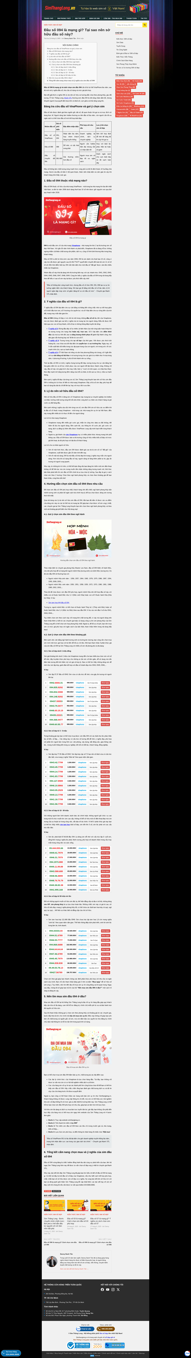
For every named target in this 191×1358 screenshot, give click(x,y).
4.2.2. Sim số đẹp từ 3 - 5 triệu (61, 70)
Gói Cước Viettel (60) (123, 100)
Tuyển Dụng (120, 46)
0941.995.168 (56, 890)
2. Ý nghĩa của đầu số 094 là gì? (58, 54)
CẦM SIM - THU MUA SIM (113, 18)
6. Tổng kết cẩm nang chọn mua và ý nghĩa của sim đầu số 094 (71, 80)
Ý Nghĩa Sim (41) (122, 112)
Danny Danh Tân (70, 38)
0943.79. (56, 706)
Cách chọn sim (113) (123, 93)
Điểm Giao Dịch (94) (123, 81)
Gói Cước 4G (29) (138, 93)
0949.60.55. (56, 724)
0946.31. (56, 857)
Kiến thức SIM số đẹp (53, 25)
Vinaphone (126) (121, 116)
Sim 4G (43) (120, 84)
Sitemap (142, 1353)
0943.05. (56, 790)
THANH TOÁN (131, 18)
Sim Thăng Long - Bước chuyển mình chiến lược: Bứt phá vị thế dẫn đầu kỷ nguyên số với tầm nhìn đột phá (54, 1223)
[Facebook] (102, 1289)
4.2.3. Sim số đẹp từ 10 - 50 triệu (63, 72)
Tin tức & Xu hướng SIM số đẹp (127, 68)
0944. (56, 949)
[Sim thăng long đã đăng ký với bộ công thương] (78, 1345)
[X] (118, 1289)
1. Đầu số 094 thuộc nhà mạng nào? (60, 51)
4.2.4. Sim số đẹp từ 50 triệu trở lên (63, 75)
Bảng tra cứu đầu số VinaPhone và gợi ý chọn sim (64, 48)
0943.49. (56, 767)
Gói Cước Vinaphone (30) (125, 103)
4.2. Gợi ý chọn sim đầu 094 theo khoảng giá (65, 64)
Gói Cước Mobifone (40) (124, 97)
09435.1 (56, 715)
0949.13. (56, 795)
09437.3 (56, 701)
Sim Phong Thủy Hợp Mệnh (126, 64)
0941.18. (56, 799)
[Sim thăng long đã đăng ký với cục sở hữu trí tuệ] (115, 1345)
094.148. (56, 697)
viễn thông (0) (131, 84)
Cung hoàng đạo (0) (123, 90)
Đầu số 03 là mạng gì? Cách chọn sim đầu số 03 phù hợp (77, 1221)
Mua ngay (105, 683)
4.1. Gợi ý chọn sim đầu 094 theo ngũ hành (64, 62)
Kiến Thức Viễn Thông (124, 57)
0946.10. (56, 785)
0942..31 (56, 683)
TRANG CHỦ (48, 18)
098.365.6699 (107, 1329)
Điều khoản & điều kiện (92, 1353)
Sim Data (119, 42)
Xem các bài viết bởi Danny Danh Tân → (74, 1269)
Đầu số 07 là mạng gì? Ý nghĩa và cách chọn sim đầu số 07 (100, 1221)
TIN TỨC (144, 18)
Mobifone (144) (139, 106)
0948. (56, 710)
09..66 (56, 848)
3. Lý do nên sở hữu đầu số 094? (58, 56)
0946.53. (56, 940)
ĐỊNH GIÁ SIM (94, 18)
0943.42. (56, 762)
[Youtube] (107, 1289)
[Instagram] (113, 1289)
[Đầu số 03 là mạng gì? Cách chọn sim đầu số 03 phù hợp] (77, 1205)
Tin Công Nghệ (121, 50)
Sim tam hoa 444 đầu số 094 (59, 603)
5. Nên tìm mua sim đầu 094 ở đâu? (59, 78)
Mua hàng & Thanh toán (63, 1353)
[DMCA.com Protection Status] (95, 1355)
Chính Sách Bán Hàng (124, 60)
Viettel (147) (135, 109)
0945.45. (56, 958)
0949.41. (56, 853)
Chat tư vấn (86, 1329)
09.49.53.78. (56, 968)
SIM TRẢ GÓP (80, 18)
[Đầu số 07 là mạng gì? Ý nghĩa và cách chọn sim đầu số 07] (100, 1205)
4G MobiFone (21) (136, 116)
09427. (56, 972)
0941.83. (56, 776)
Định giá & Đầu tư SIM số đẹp (127, 53)
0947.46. (56, 954)
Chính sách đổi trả (108, 1353)
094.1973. (56, 862)
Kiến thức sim (78, 1353)
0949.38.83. (56, 885)
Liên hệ (134, 1353)
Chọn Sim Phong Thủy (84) (125, 87)
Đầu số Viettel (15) (136, 112)
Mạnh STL (68, 98)
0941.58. (56, 804)
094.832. (56, 692)
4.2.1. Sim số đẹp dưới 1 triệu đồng (63, 67)
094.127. (56, 781)
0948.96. (56, 876)
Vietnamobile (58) (122, 109)
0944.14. (56, 772)
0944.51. (56, 935)
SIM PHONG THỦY (64, 18)
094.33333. (56, 931)
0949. (56, 867)
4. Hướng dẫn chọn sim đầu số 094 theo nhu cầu (64, 59)
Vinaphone (56, 1191)
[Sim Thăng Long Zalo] (187, 1353)
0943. (56, 871)
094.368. (56, 720)
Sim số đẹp (104, 1333)
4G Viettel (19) (137, 81)
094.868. (56, 945)
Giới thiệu (49, 1353)
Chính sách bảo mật (123, 1353)
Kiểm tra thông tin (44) (124, 106)
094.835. (56, 687)
